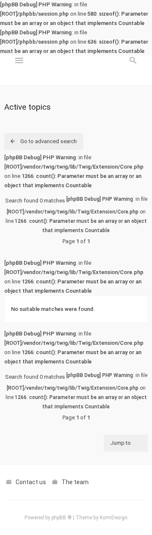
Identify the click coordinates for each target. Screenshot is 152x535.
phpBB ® (62, 518)
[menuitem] (133, 71)
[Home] (76, 71)
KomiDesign (114, 518)
